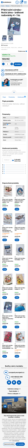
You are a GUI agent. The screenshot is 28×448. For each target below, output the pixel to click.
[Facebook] (14, 382)
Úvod (2, 6)
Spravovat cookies (9, 444)
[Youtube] (19, 382)
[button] (13, 33)
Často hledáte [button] (13, 391)
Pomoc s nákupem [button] (13, 393)
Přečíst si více (21, 51)
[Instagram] (9, 382)
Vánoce (8, 6)
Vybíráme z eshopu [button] (13, 389)
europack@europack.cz (16, 83)
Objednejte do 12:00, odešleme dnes (15, 74)
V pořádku (21, 444)
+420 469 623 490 (15, 85)
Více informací (15, 440)
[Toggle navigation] (17, 2)
